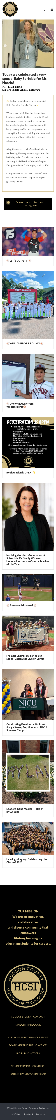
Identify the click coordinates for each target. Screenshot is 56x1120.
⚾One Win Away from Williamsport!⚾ (19, 405)
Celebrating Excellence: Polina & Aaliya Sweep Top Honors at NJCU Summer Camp (26, 727)
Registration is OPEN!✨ (20, 472)
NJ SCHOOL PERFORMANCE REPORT (28, 1037)
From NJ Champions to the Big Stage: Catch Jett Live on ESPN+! (25, 657)
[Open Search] (43, 10)
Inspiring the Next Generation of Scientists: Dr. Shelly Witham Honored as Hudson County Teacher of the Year (27, 560)
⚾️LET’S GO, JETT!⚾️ (19, 260)
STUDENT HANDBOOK (28, 1024)
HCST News (16, 1114)
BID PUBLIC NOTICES (28, 1053)
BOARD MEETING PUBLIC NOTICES (28, 1045)
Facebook (28, 1114)
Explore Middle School (14, 89)
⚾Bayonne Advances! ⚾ (21, 605)
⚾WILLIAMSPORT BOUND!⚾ (24, 343)
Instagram (34, 89)
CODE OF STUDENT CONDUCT (28, 1016)
